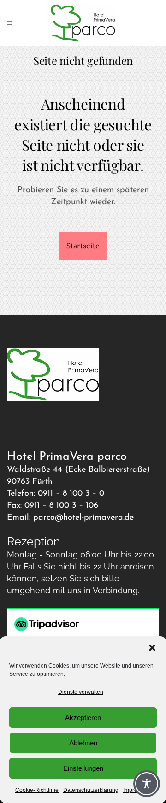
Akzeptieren (83, 717)
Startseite (83, 246)
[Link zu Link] (83, 23)
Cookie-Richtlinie (37, 790)
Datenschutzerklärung (91, 790)
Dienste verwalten (80, 692)
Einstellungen (83, 768)
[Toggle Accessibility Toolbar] (146, 783)
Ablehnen (83, 743)
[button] (152, 647)
